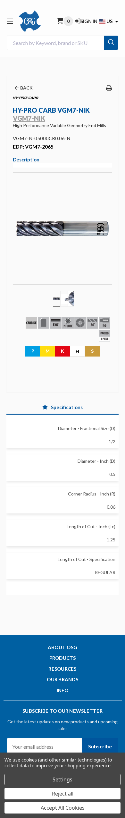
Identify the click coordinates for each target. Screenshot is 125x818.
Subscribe (100, 746)
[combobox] (62, 43)
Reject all (62, 793)
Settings (62, 779)
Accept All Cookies (63, 807)
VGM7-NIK (29, 118)
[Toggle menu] (10, 21)
